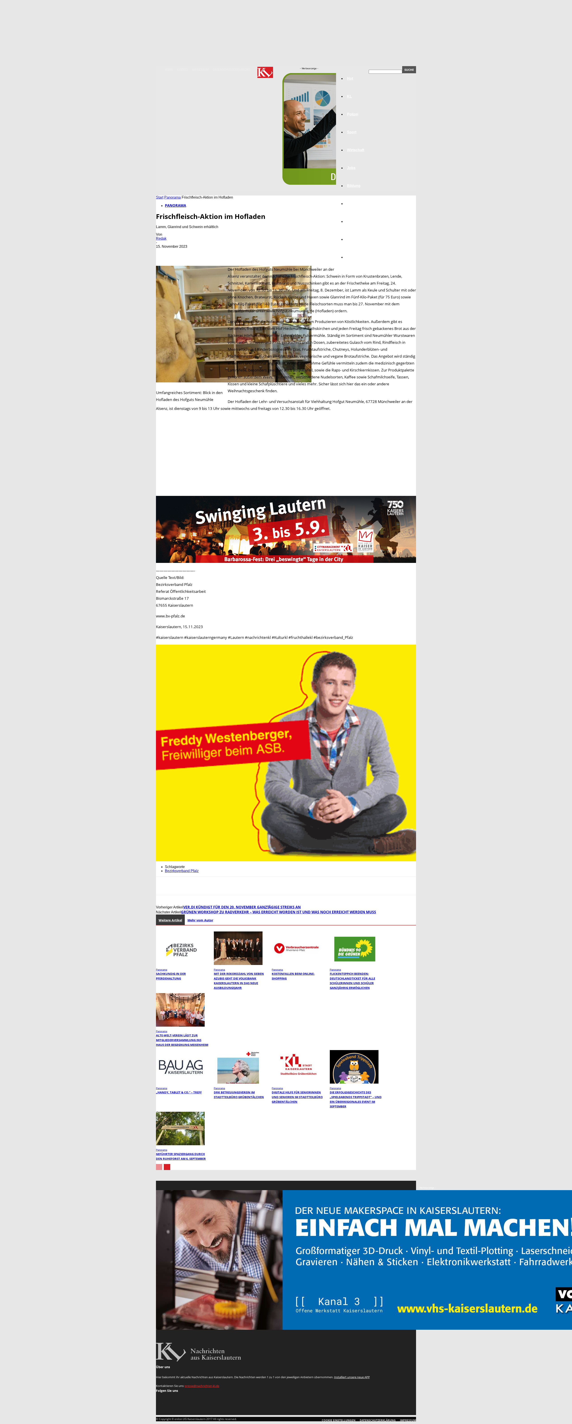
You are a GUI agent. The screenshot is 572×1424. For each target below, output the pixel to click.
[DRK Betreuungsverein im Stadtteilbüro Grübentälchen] (238, 1082)
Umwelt (353, 204)
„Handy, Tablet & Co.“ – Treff (179, 1092)
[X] (179, 253)
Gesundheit (357, 221)
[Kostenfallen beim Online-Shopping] (296, 964)
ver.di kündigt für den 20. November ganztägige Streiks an (242, 907)
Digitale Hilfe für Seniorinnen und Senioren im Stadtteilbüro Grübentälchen (297, 1097)
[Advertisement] (286, 454)
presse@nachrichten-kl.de (202, 1386)
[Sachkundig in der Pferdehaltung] (180, 964)
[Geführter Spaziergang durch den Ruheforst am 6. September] (180, 1144)
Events (182, 69)
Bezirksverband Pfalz (182, 871)
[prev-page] (159, 1167)
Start (159, 197)
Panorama (355, 257)
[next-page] (167, 1167)
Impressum (200, 69)
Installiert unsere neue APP (352, 1377)
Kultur (352, 239)
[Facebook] (163, 253)
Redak (161, 238)
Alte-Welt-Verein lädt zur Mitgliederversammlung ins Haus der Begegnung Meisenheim (182, 1040)
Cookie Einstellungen (338, 1420)
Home (169, 69)
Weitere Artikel (170, 920)
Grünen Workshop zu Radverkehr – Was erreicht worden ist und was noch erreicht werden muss (278, 912)
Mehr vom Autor (200, 920)
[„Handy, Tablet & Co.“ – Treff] (180, 1082)
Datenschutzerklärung (231, 69)
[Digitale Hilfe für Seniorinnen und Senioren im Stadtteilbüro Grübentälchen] (296, 1082)
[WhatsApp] (211, 253)
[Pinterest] (195, 253)
